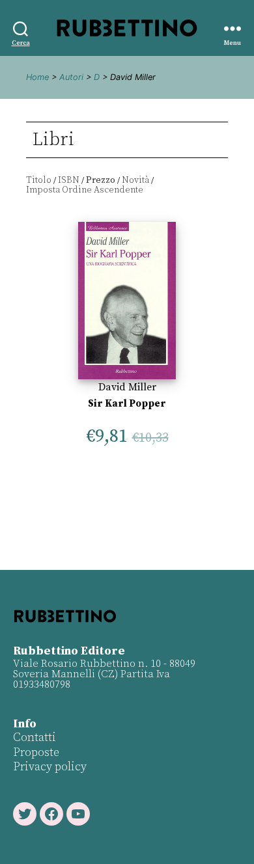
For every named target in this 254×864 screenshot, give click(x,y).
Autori (71, 77)
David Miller (127, 387)
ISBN (68, 180)
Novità (135, 180)
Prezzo (100, 180)
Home (37, 77)
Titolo (38, 180)
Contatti (34, 737)
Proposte (36, 752)
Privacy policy (50, 766)
